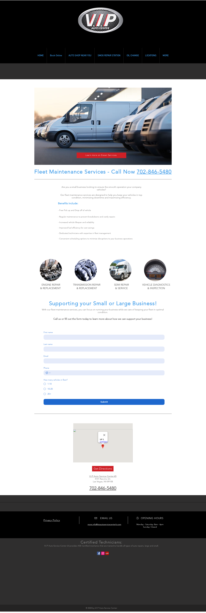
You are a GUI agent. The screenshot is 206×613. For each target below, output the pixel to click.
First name (48, 332)
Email (46, 356)
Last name (48, 344)
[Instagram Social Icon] (103, 553)
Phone (46, 368)
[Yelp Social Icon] (107, 553)
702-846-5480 (154, 171)
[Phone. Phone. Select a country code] (48, 373)
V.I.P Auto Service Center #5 (102, 476)
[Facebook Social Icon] (98, 553)
